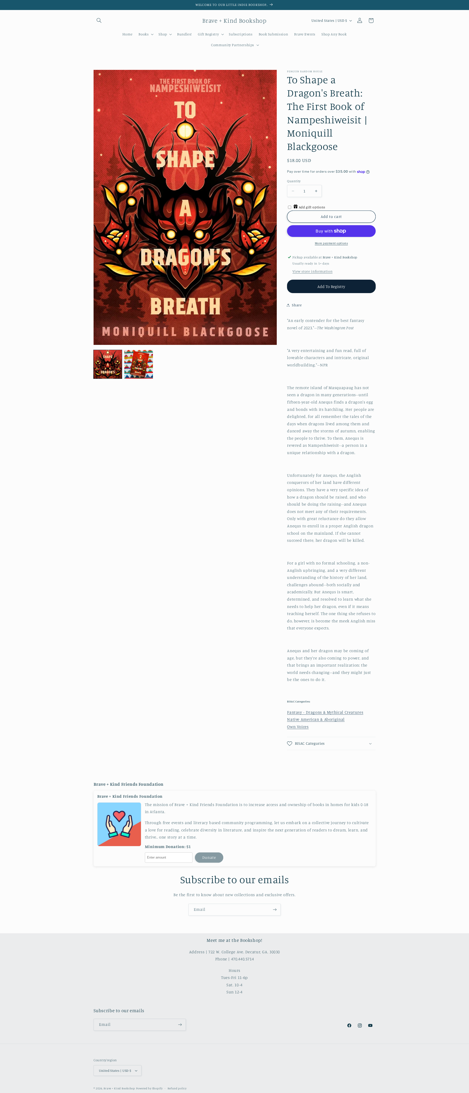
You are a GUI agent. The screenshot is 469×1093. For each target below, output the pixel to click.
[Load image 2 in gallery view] (138, 364)
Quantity (293, 181)
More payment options (331, 243)
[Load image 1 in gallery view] (108, 364)
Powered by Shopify (149, 1088)
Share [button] (297, 305)
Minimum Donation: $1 (168, 847)
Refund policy (177, 1088)
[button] (99, 20)
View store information (312, 271)
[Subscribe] (274, 910)
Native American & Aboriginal (316, 719)
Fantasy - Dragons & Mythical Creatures (325, 712)
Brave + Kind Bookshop (119, 1088)
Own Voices (298, 726)
